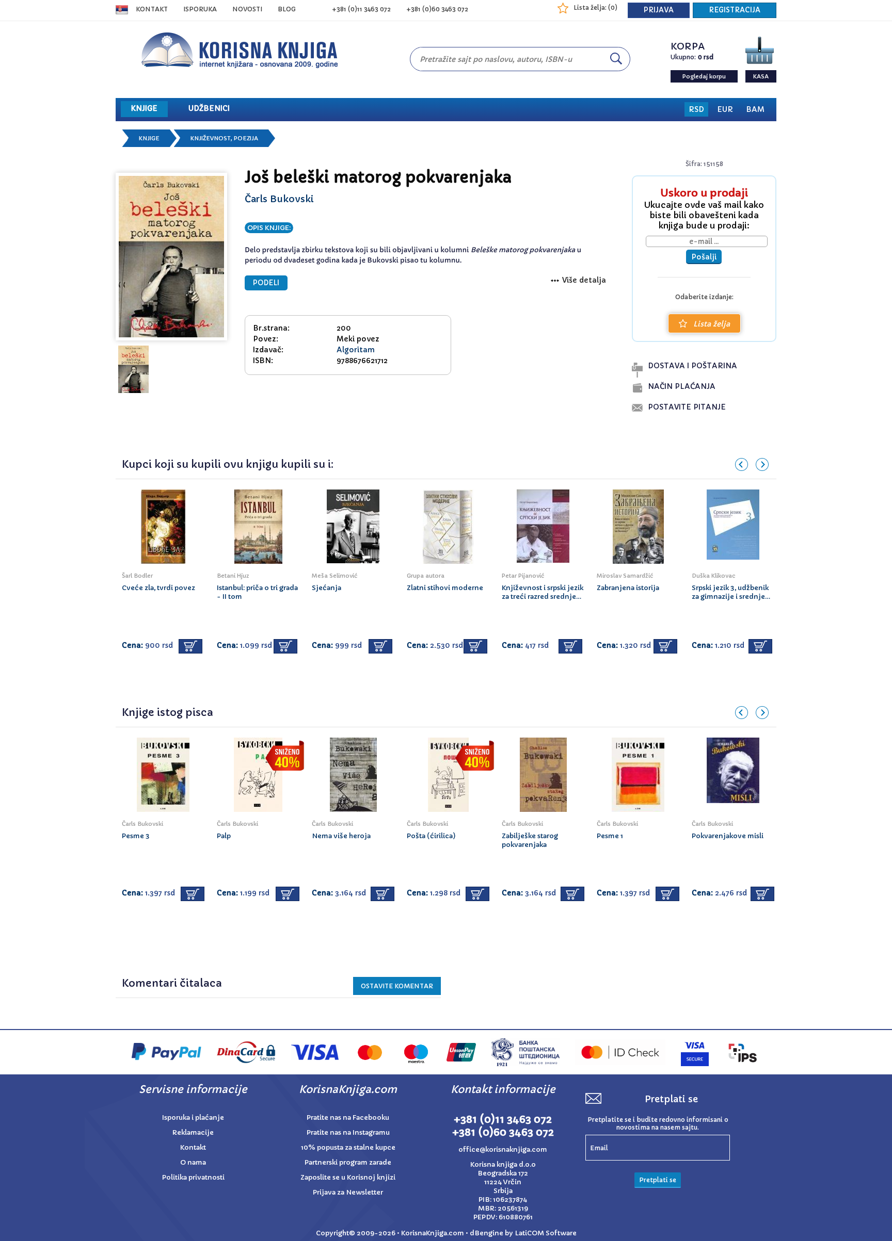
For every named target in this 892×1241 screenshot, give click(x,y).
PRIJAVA (659, 10)
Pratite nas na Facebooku (348, 1117)
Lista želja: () (595, 7)
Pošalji (703, 257)
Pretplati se (657, 1180)
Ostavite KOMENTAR (397, 986)
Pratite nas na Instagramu (348, 1132)
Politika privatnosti (193, 1177)
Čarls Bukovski (279, 199)
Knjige (149, 138)
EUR (725, 109)
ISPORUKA (200, 9)
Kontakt (152, 9)
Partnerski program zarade (348, 1162)
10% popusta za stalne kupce (348, 1147)
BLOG (287, 9)
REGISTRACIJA (734, 10)
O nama (193, 1162)
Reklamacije (193, 1132)
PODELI (266, 283)
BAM (755, 109)
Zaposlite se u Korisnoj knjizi (347, 1177)
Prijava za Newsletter (348, 1192)
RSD (696, 109)
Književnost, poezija (224, 138)
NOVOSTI (247, 9)
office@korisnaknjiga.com (502, 1149)
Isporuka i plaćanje (193, 1117)
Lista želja (711, 324)
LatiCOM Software (546, 1233)
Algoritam (356, 349)
